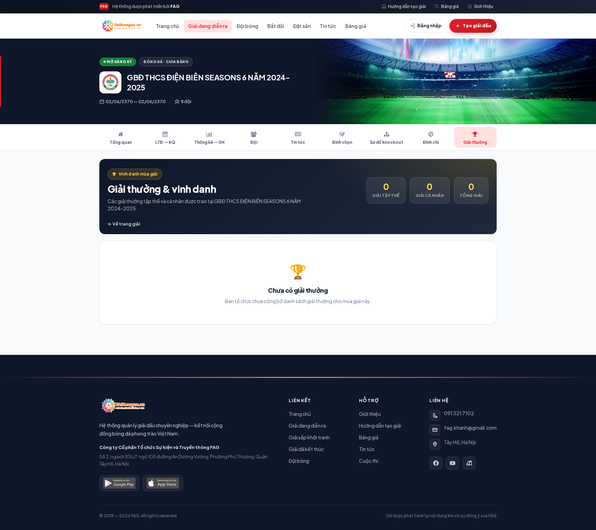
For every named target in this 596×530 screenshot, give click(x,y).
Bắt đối (275, 26)
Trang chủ (167, 26)
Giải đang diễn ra (208, 26)
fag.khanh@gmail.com (470, 427)
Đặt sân (302, 26)
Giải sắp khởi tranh (309, 437)
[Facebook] (436, 463)
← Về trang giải (124, 224)
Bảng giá (355, 26)
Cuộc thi (368, 461)
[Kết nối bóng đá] (469, 463)
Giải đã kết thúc (306, 449)
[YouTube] (452, 463)
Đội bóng (247, 26)
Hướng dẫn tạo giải (380, 425)
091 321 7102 (459, 413)
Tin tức (328, 26)
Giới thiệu (370, 414)
